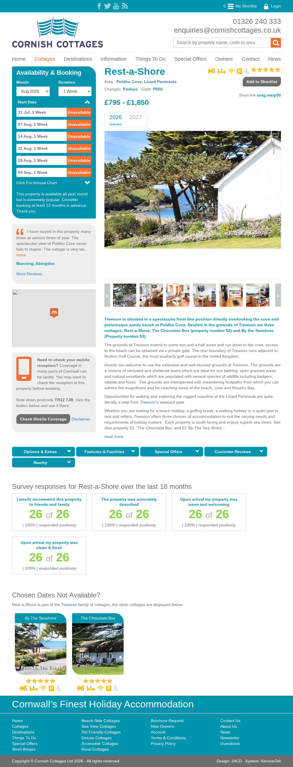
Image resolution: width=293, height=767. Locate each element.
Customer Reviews (234, 451)
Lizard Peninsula (160, 81)
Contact (251, 59)
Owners (224, 59)
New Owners (162, 726)
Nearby (41, 462)
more (21, 255)
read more (113, 436)
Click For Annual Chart (36, 182)
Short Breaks (23, 749)
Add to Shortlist (261, 81)
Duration (66, 82)
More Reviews (29, 274)
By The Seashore (40, 618)
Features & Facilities (105, 451)
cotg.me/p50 (269, 95)
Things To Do (150, 59)
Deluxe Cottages (97, 737)
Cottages (44, 59)
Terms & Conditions (168, 737)
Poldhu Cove (129, 81)
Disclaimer (81, 419)
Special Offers (190, 59)
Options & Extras (41, 451)
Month (22, 82)
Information (113, 59)
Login (275, 6)
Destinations (78, 59)
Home (19, 59)
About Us (228, 726)
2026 (115, 117)
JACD (236, 761)
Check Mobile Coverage (43, 419)
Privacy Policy (163, 743)
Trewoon (112, 319)
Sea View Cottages (99, 726)
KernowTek (271, 761)
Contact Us (230, 720)
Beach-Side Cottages (101, 720)
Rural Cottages (95, 749)
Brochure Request (167, 720)
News (274, 59)
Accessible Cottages (100, 743)
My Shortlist (240, 6)
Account (158, 732)
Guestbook (230, 743)
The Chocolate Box (170, 330)
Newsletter (229, 737)
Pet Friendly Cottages (101, 732)
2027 (135, 117)
